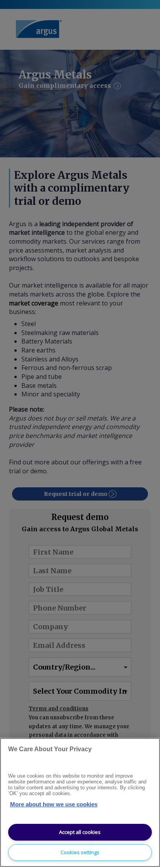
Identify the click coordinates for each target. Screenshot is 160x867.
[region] (80, 802)
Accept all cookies (80, 832)
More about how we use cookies (53, 804)
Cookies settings (80, 852)
